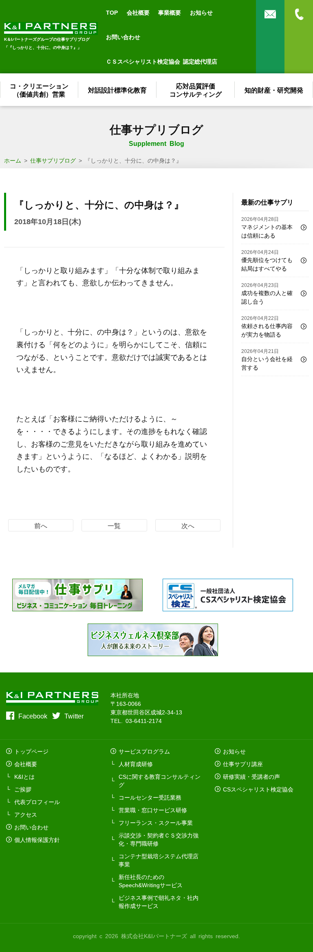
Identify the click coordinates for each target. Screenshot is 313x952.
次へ (187, 525)
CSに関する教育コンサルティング (160, 780)
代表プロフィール (37, 801)
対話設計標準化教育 (117, 89)
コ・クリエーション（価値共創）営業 (39, 89)
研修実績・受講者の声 (251, 776)
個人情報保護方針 (37, 839)
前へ (40, 525)
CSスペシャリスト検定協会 (258, 789)
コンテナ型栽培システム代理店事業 (158, 860)
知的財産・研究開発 (274, 89)
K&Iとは (24, 776)
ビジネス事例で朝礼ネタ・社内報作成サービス (158, 901)
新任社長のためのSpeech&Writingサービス (151, 881)
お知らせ (201, 12)
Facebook (32, 715)
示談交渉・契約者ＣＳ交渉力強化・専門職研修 (158, 839)
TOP (112, 12)
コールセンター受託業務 (150, 797)
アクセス (25, 814)
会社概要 (138, 12)
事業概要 (169, 12)
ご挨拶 (22, 789)
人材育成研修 (136, 764)
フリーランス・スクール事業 (156, 822)
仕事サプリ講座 (243, 764)
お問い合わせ (123, 37)
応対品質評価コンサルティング (196, 89)
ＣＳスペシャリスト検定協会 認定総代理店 (161, 61)
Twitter (74, 715)
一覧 (114, 525)
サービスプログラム (144, 751)
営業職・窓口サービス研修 (153, 810)
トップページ (31, 751)
